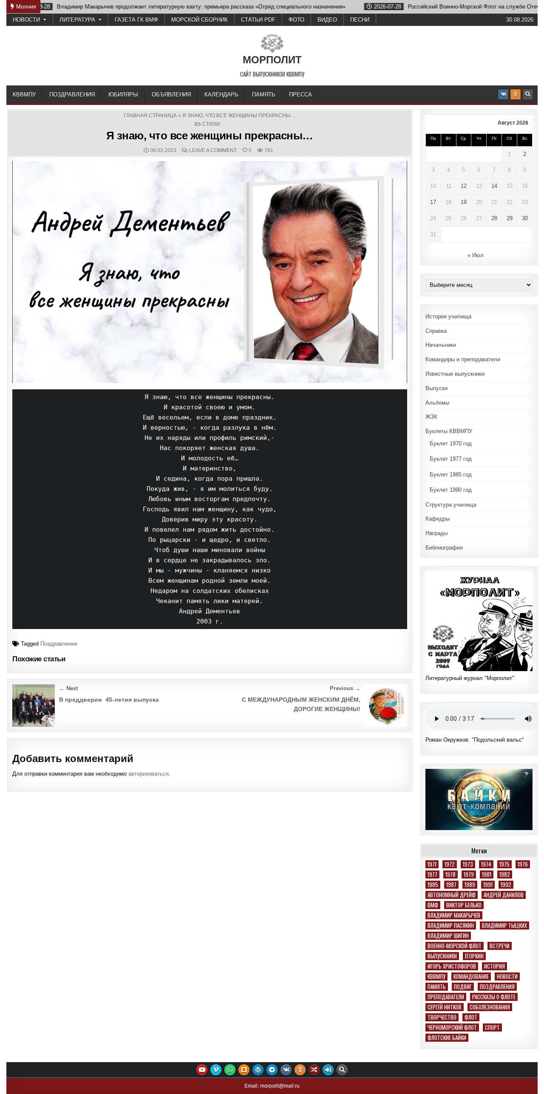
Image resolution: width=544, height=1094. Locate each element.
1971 (432, 864)
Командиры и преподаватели (462, 359)
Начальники (440, 345)
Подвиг (463, 987)
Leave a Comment (213, 150)
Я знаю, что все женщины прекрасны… (209, 135)
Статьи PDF (258, 20)
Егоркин (474, 956)
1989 (470, 885)
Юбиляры (123, 94)
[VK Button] (503, 94)
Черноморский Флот (452, 1027)
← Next (68, 688)
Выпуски (436, 388)
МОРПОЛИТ (272, 59)
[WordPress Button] (258, 1069)
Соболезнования (490, 1007)
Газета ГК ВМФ (136, 20)
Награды (436, 533)
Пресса (300, 94)
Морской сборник (199, 20)
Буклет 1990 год (451, 490)
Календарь (221, 94)
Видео (327, 20)
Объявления (171, 94)
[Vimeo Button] (215, 1069)
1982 (504, 874)
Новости (26, 20)
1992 (506, 885)
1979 (469, 874)
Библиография (444, 547)
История (494, 966)
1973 (468, 864)
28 (494, 218)
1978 (450, 874)
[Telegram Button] (272, 1069)
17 (433, 202)
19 (464, 202)
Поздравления (72, 94)
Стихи (211, 124)
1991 (488, 885)
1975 (504, 864)
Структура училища (450, 505)
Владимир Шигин (448, 936)
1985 (433, 885)
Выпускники (442, 956)
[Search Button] (528, 94)
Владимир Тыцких (504, 925)
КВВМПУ (24, 94)
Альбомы (437, 403)
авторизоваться (148, 774)
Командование (471, 976)
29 (510, 218)
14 (494, 186)
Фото (296, 20)
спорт (492, 1027)
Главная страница (150, 115)
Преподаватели (446, 997)
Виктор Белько (464, 905)
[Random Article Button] (314, 1069)
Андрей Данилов (504, 895)
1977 (432, 874)
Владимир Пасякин (451, 925)
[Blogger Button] (243, 1069)
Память (263, 94)
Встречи (500, 946)
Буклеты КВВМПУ (448, 431)
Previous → (345, 688)
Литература (77, 20)
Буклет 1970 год (451, 443)
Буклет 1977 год (451, 459)
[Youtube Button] (201, 1069)
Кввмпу (436, 976)
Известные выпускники (454, 374)
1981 (486, 874)
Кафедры (437, 519)
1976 (523, 864)
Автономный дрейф (452, 895)
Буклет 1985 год (451, 474)
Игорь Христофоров (452, 966)
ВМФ (433, 905)
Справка (436, 331)
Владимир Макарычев (454, 915)
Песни (359, 20)
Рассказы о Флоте (494, 997)
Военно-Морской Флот (455, 946)
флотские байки (447, 1038)
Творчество (442, 1017)
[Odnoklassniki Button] (515, 94)
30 (525, 218)
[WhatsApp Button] (229, 1069)
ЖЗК (431, 417)
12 (464, 186)
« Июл (476, 255)
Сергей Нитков (445, 1007)
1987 (451, 885)
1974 (486, 864)
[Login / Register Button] (328, 1069)
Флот (471, 1017)
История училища (448, 316)
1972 (450, 864)
